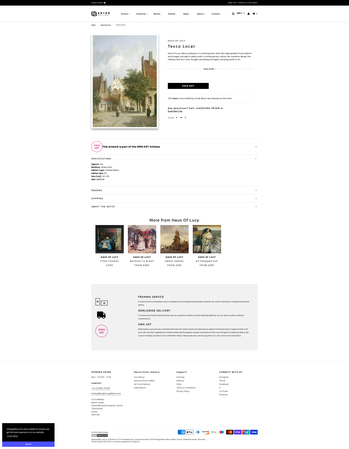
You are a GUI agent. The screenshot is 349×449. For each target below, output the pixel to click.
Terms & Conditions (186, 387)
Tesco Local (181, 46)
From (142, 265)
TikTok (222, 380)
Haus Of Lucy (105, 25)
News (186, 14)
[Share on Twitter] (181, 117)
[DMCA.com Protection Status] (112, 435)
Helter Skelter (174, 261)
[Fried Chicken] (109, 239)
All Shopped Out (207, 261)
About (200, 14)
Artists (124, 14)
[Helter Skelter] (174, 239)
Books (157, 14)
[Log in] (249, 13)
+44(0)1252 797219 (208, 108)
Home (93, 25)
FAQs (179, 384)
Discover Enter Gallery (144, 380)
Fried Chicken (109, 261)
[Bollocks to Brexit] (142, 239)
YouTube (223, 391)
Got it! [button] (28, 444)
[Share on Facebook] (177, 117)
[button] (241, 13)
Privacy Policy (183, 391)
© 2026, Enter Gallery (99, 432)
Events (171, 14)
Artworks (141, 14)
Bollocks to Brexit (142, 261)
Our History (139, 377)
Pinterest (223, 394)
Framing (180, 377)
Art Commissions (142, 384)
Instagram (224, 377)
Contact (216, 14)
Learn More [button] (12, 436)
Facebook (223, 384)
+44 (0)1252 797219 (100, 388)
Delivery (180, 380)
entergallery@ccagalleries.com (106, 393)
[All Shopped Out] (207, 239)
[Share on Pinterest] (185, 117)
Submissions (140, 387)
